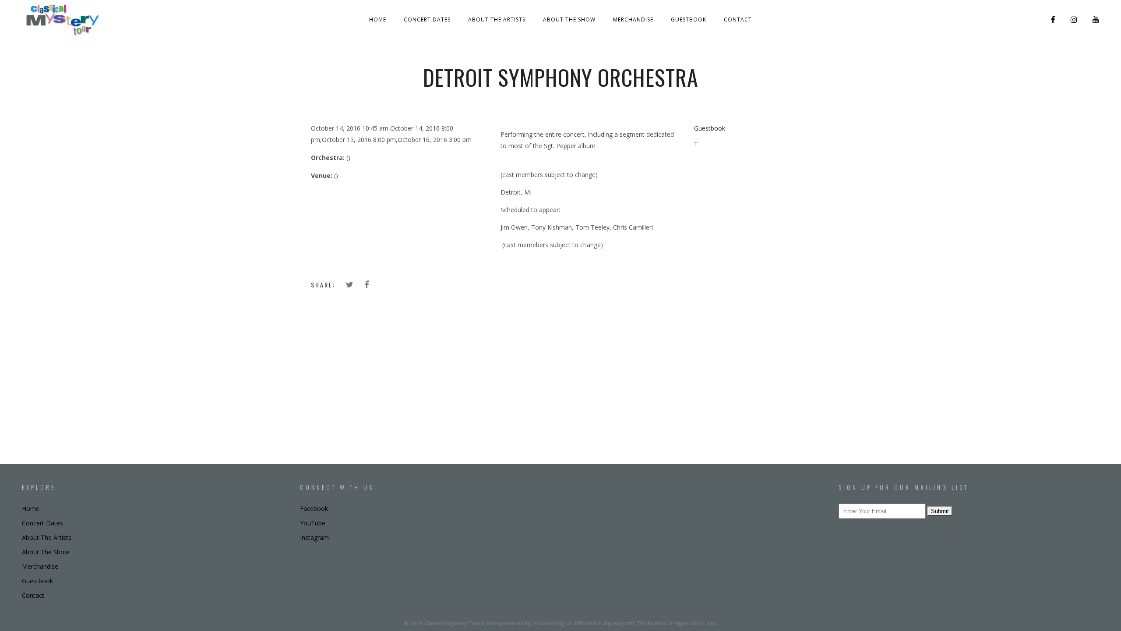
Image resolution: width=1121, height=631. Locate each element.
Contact (738, 19)
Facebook (314, 508)
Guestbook (688, 19)
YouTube (312, 523)
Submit (940, 511)
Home (377, 19)
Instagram (314, 537)
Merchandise (633, 19)
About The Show (569, 19)
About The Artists (496, 19)
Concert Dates (427, 19)
